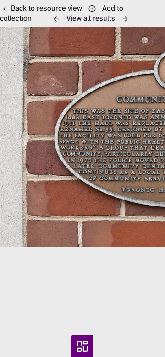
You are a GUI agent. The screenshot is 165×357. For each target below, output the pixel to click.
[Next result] (125, 18)
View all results (90, 18)
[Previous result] (56, 18)
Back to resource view (46, 8)
